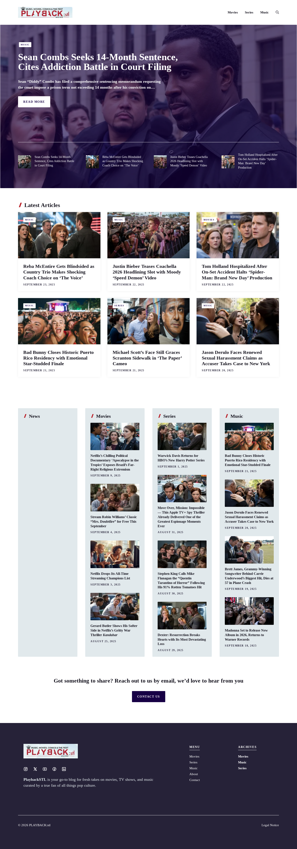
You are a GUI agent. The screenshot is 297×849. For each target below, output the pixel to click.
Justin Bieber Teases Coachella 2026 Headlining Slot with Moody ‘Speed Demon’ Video (189, 161)
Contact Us (148, 696)
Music (264, 12)
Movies (233, 12)
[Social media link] (25, 769)
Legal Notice (270, 825)
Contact (194, 780)
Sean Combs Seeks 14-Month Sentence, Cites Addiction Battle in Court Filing (98, 62)
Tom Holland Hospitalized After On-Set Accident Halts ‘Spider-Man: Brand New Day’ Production (237, 272)
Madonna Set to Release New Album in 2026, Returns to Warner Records (246, 634)
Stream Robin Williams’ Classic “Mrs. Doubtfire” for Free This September (113, 521)
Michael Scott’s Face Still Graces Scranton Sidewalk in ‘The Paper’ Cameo (147, 358)
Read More (34, 101)
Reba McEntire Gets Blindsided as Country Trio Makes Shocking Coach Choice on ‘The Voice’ (122, 161)
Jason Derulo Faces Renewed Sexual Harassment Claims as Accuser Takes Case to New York (236, 358)
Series (249, 12)
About (193, 774)
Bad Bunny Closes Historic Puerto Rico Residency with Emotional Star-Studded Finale (58, 358)
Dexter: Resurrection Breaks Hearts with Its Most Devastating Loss (182, 639)
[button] (275, 12)
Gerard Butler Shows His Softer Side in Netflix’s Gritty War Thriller (113, 630)
